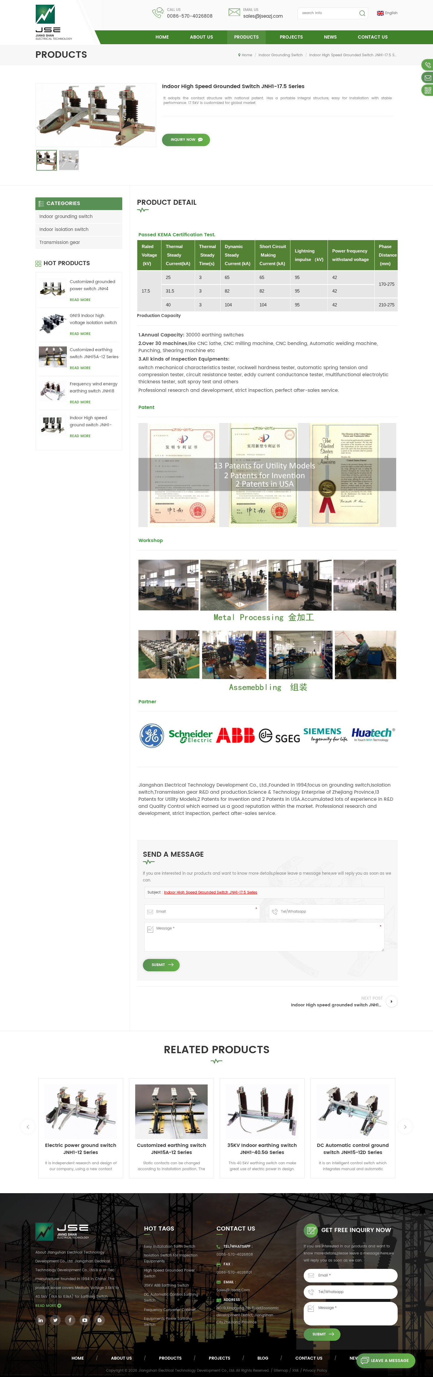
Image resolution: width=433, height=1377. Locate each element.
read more (80, 300)
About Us (201, 37)
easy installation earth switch (169, 1246)
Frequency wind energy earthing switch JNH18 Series (94, 388)
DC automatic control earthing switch (171, 1297)
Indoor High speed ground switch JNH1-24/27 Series (91, 422)
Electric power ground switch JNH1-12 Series (80, 1149)
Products (246, 37)
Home (162, 37)
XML (295, 1370)
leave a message (390, 1360)
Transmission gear (59, 242)
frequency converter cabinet (170, 1310)
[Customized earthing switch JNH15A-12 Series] (53, 356)
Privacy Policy (315, 1370)
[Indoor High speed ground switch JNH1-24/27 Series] (53, 425)
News (330, 37)
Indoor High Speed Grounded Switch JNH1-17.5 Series (210, 892)
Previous (28, 1127)
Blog (262, 1358)
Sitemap (281, 1370)
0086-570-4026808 (190, 16)
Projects (291, 37)
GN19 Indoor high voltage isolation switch (93, 319)
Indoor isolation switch (63, 229)
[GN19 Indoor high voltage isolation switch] (53, 322)
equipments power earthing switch (168, 1322)
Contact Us (373, 37)
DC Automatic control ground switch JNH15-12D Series (353, 1149)
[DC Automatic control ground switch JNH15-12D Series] (353, 1111)
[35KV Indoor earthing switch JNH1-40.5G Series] (262, 1111)
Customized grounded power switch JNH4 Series (92, 285)
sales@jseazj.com (263, 16)
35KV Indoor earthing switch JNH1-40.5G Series (262, 1149)
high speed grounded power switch (169, 1273)
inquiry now (183, 140)
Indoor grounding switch (281, 55)
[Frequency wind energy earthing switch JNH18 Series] (53, 391)
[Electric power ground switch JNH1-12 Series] (80, 1111)
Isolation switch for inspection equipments (171, 1258)
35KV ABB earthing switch (166, 1285)
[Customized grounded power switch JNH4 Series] (53, 288)
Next (405, 1127)
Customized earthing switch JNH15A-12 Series (94, 353)
